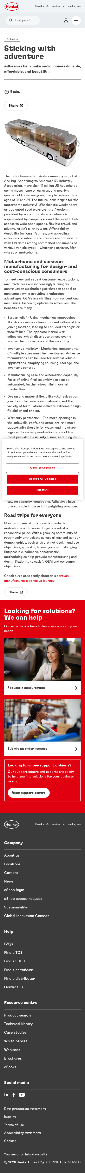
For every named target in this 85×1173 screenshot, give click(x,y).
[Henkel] (11, 824)
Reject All (43, 490)
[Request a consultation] (42, 666)
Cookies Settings (42, 468)
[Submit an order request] (42, 727)
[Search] (11, 20)
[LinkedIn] (6, 1095)
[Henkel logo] (12, 6)
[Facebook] (14, 1095)
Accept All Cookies (42, 479)
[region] (42, 469)
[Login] (66, 20)
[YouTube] (22, 1095)
